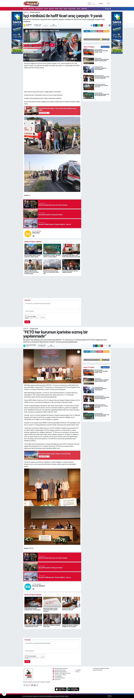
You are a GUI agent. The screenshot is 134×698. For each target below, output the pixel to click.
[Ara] (106, 8)
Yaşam (65, 8)
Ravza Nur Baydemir (38, 586)
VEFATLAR (84, 8)
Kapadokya (31, 8)
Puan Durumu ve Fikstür (60, 674)
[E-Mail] (33, 236)
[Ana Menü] (110, 8)
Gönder (27, 322)
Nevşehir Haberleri (35, 12)
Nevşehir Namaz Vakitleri (61, 671)
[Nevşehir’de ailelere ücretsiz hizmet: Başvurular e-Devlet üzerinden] (52, 602)
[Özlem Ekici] (27, 233)
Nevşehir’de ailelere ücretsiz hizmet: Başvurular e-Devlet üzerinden (50, 610)
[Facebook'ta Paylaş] (94, 25)
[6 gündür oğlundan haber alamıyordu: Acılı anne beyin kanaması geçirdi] (33, 264)
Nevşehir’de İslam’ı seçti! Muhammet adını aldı (68, 609)
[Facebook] (24, 685)
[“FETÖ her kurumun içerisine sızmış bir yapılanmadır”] (52, 366)
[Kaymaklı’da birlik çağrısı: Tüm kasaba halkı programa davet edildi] (71, 249)
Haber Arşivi (58, 679)
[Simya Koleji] (17, 32)
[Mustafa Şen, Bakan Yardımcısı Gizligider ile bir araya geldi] (71, 618)
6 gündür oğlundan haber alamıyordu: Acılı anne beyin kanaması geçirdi (31, 272)
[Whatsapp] (37, 685)
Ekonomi (51, 8)
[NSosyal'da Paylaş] (91, 25)
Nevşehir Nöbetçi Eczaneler (61, 668)
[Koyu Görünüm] (108, 8)
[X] (27, 685)
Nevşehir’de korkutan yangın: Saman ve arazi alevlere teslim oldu (51, 272)
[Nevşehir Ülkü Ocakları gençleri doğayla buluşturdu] (71, 264)
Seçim (78, 8)
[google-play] (73, 689)
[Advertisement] (52, 80)
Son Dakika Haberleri (60, 678)
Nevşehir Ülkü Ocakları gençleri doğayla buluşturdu (70, 271)
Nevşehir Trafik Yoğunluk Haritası (62, 673)
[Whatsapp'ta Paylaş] (99, 25)
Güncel (25, 8)
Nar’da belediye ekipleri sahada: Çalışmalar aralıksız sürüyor (32, 256)
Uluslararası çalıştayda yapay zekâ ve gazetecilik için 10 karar (33, 626)
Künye (77, 671)
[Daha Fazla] (102, 25)
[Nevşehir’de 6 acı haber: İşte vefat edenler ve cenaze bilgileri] (52, 249)
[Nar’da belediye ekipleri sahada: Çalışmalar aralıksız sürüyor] (33, 249)
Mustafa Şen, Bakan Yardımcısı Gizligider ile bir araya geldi (70, 626)
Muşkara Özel (39, 8)
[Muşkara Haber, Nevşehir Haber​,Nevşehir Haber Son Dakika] (31, 3)
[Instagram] (29, 685)
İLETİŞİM (78, 670)
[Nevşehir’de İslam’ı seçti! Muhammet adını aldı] (71, 602)
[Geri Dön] (4, 694)
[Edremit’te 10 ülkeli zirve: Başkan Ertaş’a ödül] (52, 618)
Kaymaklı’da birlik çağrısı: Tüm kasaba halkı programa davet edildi (71, 256)
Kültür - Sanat (59, 8)
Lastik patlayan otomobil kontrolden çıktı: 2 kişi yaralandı (32, 609)
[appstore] (61, 689)
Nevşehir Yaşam (34, 328)
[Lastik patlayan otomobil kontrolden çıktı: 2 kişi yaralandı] (33, 602)
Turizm (46, 8)
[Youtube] (32, 685)
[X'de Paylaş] (96, 25)
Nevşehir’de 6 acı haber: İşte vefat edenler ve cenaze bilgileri (52, 256)
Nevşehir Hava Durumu (60, 670)
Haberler (25, 12)
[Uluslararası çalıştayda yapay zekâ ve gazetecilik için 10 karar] (33, 618)
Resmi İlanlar (72, 8)
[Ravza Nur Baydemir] (27, 586)
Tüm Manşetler (58, 676)
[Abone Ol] (109, 25)
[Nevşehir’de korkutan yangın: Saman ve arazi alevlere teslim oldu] (52, 264)
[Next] (35, 685)
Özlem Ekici (36, 233)
